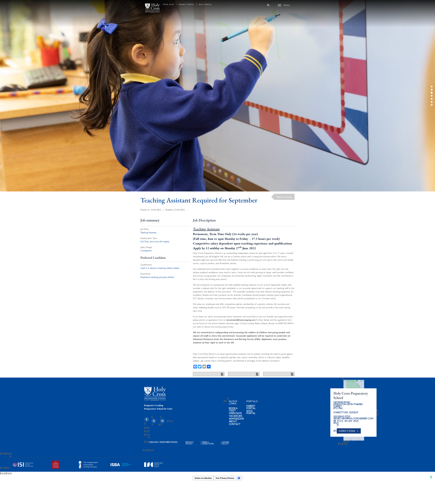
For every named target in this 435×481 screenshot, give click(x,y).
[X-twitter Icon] (153, 420)
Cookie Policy (225, 443)
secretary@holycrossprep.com (353, 418)
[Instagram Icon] (162, 420)
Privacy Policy (190, 443)
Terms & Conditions (208, 443)
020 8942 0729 (342, 416)
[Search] (268, 5)
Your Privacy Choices (224, 478)
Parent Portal (186, 4)
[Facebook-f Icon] (146, 419)
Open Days (168, 4)
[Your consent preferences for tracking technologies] (431, 477)
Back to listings (284, 197)
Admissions (236, 419)
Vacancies (235, 416)
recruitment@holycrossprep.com (241, 319)
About (233, 421)
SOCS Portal (205, 4)
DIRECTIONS (347, 431)
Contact (234, 424)
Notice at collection (203, 478)
